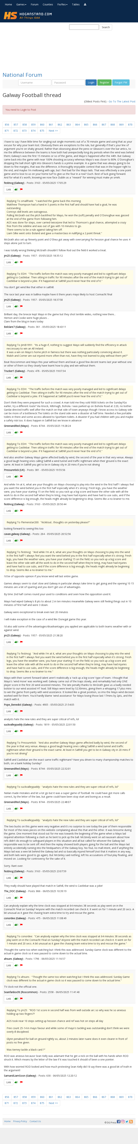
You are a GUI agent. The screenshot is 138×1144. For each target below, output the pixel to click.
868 (113, 124)
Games (20, 4)
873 (24, 130)
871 (7, 130)
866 (95, 124)
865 (86, 124)
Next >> (53, 130)
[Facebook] (118, 1121)
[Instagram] (123, 1121)
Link (8, 189)
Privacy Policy (20, 1121)
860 (42, 124)
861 (51, 124)
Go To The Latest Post (122, 101)
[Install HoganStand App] (85, 4)
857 (16, 124)
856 (7, 124)
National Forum (22, 74)
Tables (76, 4)
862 (60, 124)
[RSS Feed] (131, 1121)
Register (104, 82)
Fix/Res (61, 4)
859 (33, 124)
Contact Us (35, 1121)
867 (104, 124)
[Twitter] (127, 1121)
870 (130, 124)
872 (15, 130)
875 (42, 130)
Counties (48, 4)
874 (33, 130)
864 (77, 124)
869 (121, 124)
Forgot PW (121, 82)
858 (24, 124)
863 (68, 124)
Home (8, 4)
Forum (34, 4)
